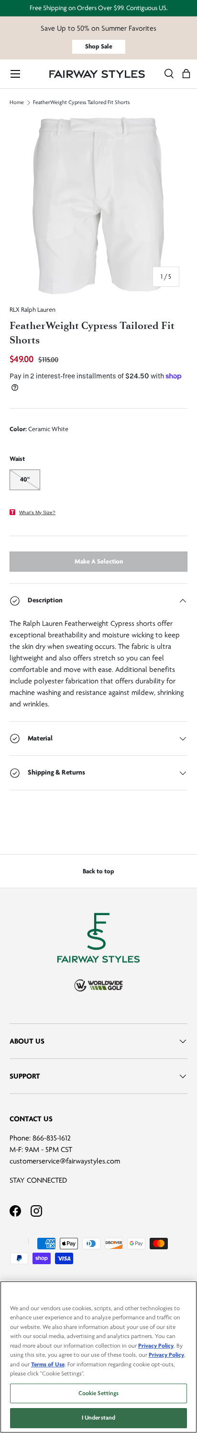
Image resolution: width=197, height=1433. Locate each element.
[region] (98, 1357)
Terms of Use (48, 1364)
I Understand (99, 1417)
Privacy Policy (156, 1345)
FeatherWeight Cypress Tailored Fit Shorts (81, 103)
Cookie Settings (98, 1393)
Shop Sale (98, 46)
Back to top (98, 871)
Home (17, 103)
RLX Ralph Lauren (32, 309)
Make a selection (99, 561)
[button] (186, 74)
